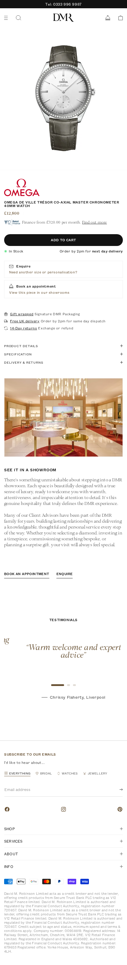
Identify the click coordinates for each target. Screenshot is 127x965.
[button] (118, 17)
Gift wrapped (21, 314)
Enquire (64, 574)
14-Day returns (23, 328)
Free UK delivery (25, 321)
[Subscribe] (116, 789)
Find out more (94, 222)
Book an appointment (26, 574)
